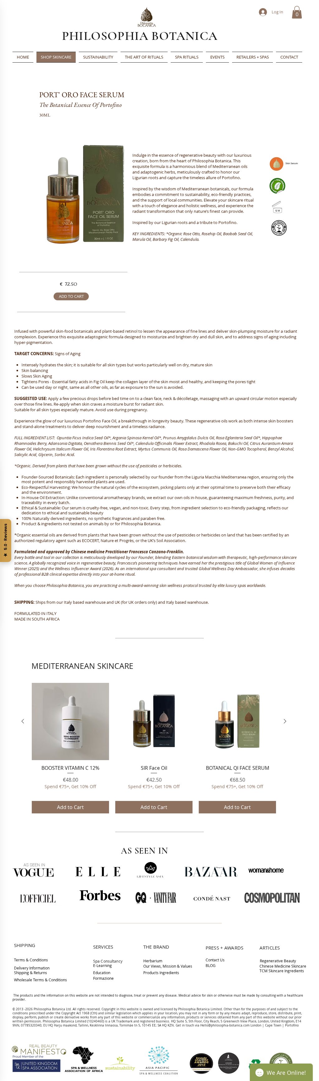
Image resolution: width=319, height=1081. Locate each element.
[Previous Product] (22, 721)
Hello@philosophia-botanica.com (225, 1025)
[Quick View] (70, 721)
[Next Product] (285, 721)
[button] (297, 12)
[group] (154, 748)
